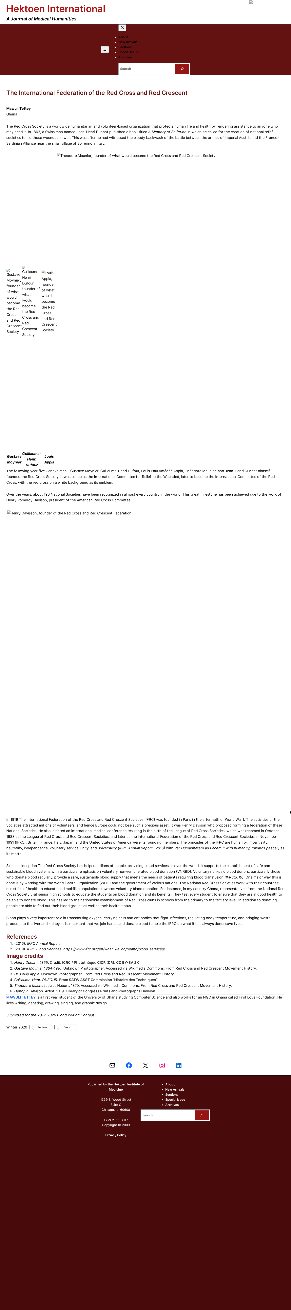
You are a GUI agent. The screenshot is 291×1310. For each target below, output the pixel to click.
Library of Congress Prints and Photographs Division (110, 991)
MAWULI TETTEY (21, 997)
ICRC (66, 962)
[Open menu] (105, 49)
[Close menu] (122, 27)
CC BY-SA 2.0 (128, 962)
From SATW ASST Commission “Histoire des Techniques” (108, 980)
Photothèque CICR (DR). (94, 962)
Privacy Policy (115, 1135)
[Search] (182, 69)
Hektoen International (56, 8)
